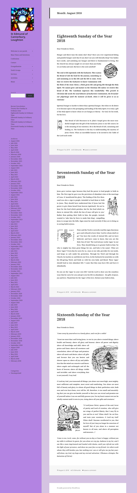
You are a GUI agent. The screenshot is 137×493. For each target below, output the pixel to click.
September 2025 (16, 166)
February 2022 (16, 262)
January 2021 (15, 291)
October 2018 (15, 343)
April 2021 (14, 285)
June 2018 (14, 352)
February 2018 (16, 361)
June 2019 (14, 325)
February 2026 (16, 154)
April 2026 (14, 150)
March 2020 (15, 314)
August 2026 (15, 141)
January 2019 (15, 336)
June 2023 (14, 226)
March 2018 (15, 359)
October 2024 (15, 190)
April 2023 (14, 231)
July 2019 (14, 323)
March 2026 (15, 152)
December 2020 (16, 294)
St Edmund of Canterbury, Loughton (19, 37)
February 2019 (16, 334)
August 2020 (15, 303)
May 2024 (14, 202)
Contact (13, 63)
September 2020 (16, 300)
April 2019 (14, 329)
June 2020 (14, 307)
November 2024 (16, 188)
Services (14, 74)
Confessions (15, 59)
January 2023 (15, 237)
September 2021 (16, 273)
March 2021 (15, 287)
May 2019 (14, 327)
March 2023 (15, 233)
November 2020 (16, 296)
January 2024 (15, 211)
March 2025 (15, 179)
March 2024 (15, 206)
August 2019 (15, 321)
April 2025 (14, 177)
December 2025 (16, 159)
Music (13, 82)
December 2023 (16, 213)
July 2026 (14, 143)
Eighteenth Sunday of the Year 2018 (84, 38)
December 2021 (16, 267)
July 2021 (14, 278)
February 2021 (16, 289)
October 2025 (15, 163)
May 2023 (14, 228)
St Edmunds (77, 150)
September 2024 (16, 193)
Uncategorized (16, 373)
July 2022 (14, 251)
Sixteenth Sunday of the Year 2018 (83, 317)
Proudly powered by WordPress (68, 488)
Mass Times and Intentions (20, 55)
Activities (14, 78)
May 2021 (14, 282)
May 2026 (14, 148)
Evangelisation (16, 66)
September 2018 (16, 345)
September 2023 (16, 219)
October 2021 (15, 271)
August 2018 (15, 347)
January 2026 (15, 157)
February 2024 (16, 208)
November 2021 (16, 269)
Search (13, 93)
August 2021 (15, 276)
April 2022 (14, 258)
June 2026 (14, 145)
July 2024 (14, 197)
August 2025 (15, 168)
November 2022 (16, 242)
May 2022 (14, 255)
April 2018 (14, 356)
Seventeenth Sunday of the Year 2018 (86, 174)
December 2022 (16, 240)
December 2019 (16, 318)
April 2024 (14, 204)
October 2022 (15, 244)
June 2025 (14, 172)
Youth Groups (15, 70)
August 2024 (15, 195)
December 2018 (16, 338)
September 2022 (16, 246)
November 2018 (16, 341)
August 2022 (15, 249)
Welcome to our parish (19, 51)
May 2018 (14, 354)
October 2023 (15, 217)
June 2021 (14, 280)
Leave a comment (91, 150)
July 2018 (14, 350)
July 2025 (14, 170)
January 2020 (15, 316)
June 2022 (14, 253)
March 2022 (15, 260)
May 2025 (14, 175)
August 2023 (15, 222)
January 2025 (15, 184)
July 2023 (14, 224)
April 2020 (14, 312)
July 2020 (14, 305)
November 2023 (16, 215)
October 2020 (15, 298)
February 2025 (16, 181)
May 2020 (14, 309)
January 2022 (15, 264)
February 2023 (16, 235)
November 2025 (16, 161)
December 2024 (16, 186)
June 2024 (14, 199)
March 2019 (15, 332)
